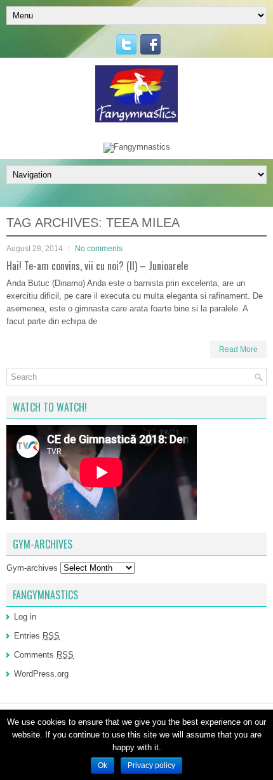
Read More (238, 349)
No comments (99, 248)
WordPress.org (41, 674)
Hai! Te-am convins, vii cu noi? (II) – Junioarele (97, 265)
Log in (25, 616)
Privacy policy (151, 765)
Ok (102, 765)
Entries (37, 635)
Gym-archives (32, 568)
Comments (44, 655)
